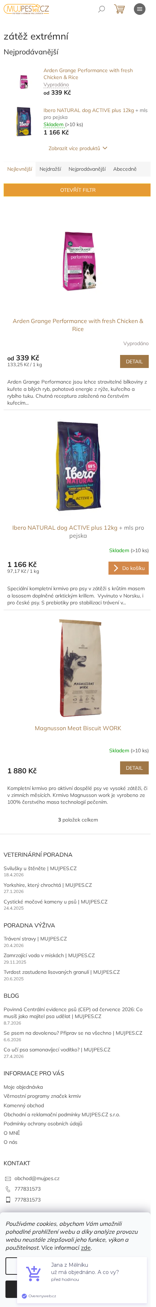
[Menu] (139, 9)
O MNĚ (12, 1133)
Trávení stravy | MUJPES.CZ (35, 938)
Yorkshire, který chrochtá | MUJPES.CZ (48, 885)
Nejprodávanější (87, 169)
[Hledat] (101, 9)
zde (86, 1247)
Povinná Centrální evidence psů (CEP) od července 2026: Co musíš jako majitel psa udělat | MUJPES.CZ (73, 1012)
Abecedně (125, 169)
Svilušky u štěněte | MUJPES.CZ (40, 868)
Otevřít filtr (78, 190)
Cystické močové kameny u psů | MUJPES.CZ (55, 901)
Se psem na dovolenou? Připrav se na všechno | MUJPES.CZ (73, 1033)
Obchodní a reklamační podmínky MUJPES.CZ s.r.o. (62, 1114)
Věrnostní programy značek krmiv (42, 1096)
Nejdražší (50, 169)
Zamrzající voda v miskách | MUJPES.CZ (49, 955)
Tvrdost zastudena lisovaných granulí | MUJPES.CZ (62, 972)
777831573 (28, 1189)
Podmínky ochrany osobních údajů (43, 1123)
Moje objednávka (23, 1087)
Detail (134, 361)
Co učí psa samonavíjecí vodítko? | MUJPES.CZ (57, 1049)
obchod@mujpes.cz (37, 1178)
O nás (10, 1142)
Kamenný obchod (24, 1105)
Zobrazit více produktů (74, 148)
